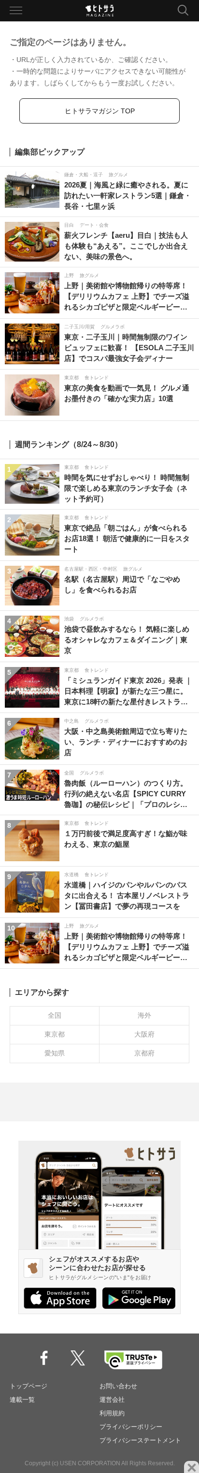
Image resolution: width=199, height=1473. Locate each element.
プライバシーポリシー (131, 1426)
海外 (144, 1015)
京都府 (144, 1053)
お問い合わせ (118, 1386)
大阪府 (144, 1034)
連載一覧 (22, 1399)
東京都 (54, 1034)
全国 (54, 1015)
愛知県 (54, 1053)
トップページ (28, 1386)
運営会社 (112, 1399)
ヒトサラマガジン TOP (100, 111)
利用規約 (112, 1413)
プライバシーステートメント (140, 1440)
